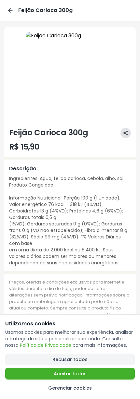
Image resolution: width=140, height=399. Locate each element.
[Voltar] (10, 10)
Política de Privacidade (45, 345)
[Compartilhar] (125, 133)
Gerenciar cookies (70, 388)
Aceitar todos (70, 373)
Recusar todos (70, 359)
